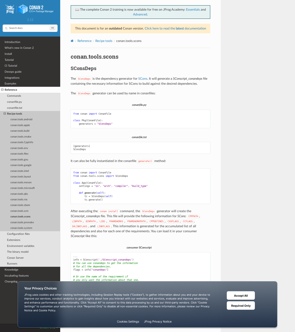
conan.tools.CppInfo (21, 142)
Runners (12, 263)
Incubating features (17, 275)
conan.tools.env (19, 148)
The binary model (17, 251)
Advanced (140, 14)
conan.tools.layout (20, 176)
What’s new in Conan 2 (19, 47)
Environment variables (20, 245)
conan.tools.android (21, 119)
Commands (14, 95)
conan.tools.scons (20, 216)
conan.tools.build (19, 131)
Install (8, 53)
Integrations (12, 77)
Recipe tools (14, 113)
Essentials (193, 9)
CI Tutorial (11, 65)
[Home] (72, 41)
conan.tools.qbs (19, 194)
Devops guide (13, 71)
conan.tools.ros (18, 199)
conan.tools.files (19, 154)
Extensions (13, 239)
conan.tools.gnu (19, 159)
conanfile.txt (14, 107)
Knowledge (11, 269)
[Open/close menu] (2, 90)
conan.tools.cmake (20, 136)
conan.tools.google (21, 165)
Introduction (12, 42)
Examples (10, 83)
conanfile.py (14, 101)
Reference (11, 89)
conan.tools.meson (21, 182)
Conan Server (15, 257)
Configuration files (18, 233)
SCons (142, 78)
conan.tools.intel (19, 171)
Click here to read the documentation (175, 28)
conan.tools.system (21, 228)
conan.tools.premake (22, 222)
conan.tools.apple (20, 125)
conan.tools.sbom (20, 205)
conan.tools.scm (19, 211)
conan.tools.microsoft (22, 188)
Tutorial (9, 59)
